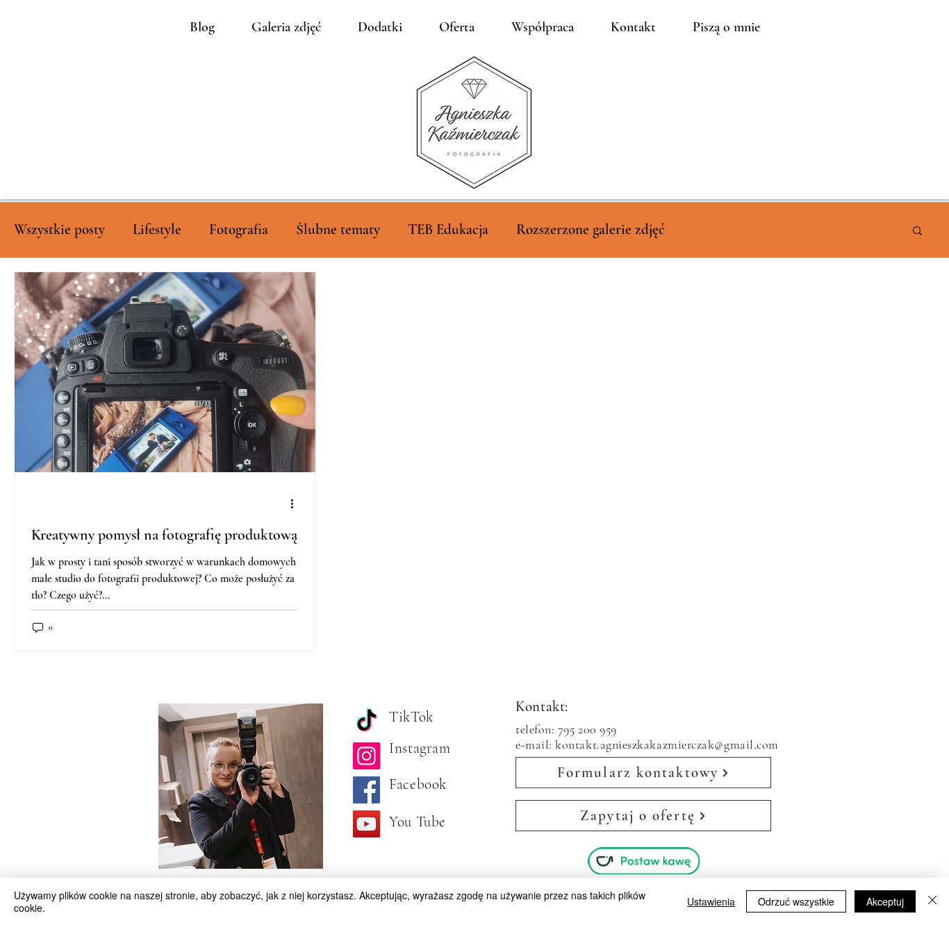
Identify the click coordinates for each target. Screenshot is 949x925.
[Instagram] (366, 755)
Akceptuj (885, 901)
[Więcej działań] (296, 503)
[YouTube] (366, 824)
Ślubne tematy (338, 229)
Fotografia (238, 229)
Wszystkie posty (59, 229)
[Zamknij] (932, 901)
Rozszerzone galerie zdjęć (590, 229)
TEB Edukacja (448, 229)
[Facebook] (366, 789)
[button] (917, 231)
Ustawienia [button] (711, 901)
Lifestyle (157, 229)
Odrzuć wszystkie (796, 901)
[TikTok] (366, 721)
